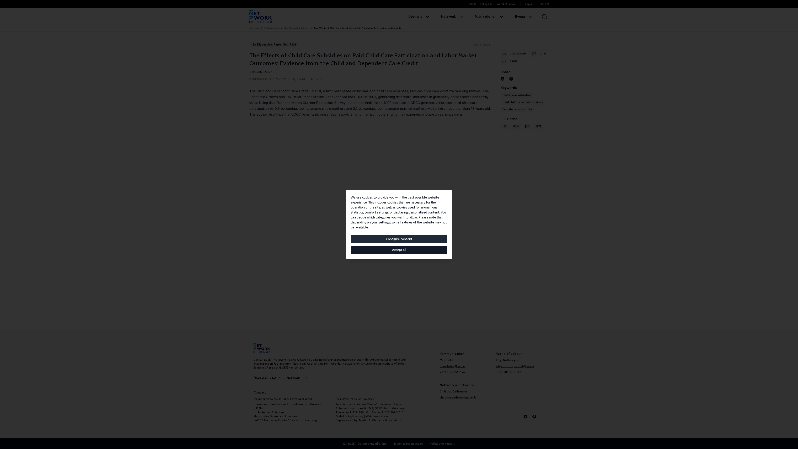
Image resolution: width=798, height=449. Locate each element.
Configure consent (399, 239)
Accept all (399, 250)
